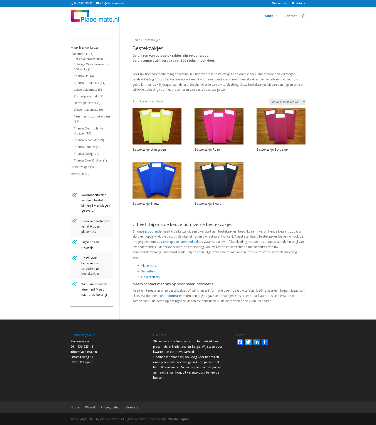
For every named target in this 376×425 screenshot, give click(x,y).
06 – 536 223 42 (81, 346)
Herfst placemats (86, 103)
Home (136, 40)
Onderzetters (150, 277)
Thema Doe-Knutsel (88, 160)
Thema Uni (81, 76)
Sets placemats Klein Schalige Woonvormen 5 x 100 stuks (92, 64)
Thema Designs (85, 153)
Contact (290, 16)
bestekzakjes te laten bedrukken (179, 242)
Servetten (148, 271)
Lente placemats (85, 89)
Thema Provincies (86, 83)
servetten (88, 268)
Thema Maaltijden (86, 140)
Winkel (269, 16)
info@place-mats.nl (83, 352)
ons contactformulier (167, 296)
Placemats (148, 266)
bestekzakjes (90, 273)
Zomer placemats (86, 96)
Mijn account (280, 3)
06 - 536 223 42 (83, 3)
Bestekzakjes (79, 167)
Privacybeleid (111, 407)
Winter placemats (86, 109)
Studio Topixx (178, 419)
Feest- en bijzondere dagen (93, 116)
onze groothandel (149, 231)
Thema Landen (84, 147)
